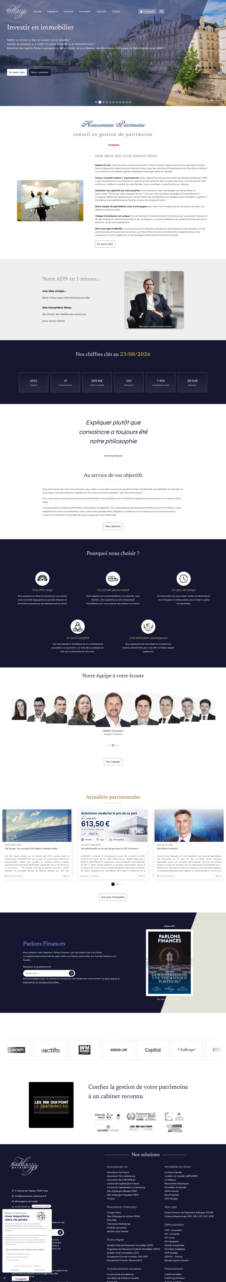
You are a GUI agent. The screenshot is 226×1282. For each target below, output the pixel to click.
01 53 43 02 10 (22, 1206)
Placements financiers (122, 1207)
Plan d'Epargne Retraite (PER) (122, 1191)
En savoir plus (17, 72)
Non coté (171, 1207)
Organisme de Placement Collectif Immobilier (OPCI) (133, 1249)
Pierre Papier (115, 1239)
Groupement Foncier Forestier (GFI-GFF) (127, 1256)
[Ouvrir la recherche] (162, 11)
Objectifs (101, 11)
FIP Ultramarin (172, 1241)
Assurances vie (117, 1166)
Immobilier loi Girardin (175, 1187)
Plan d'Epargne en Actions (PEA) (123, 1216)
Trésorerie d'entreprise (119, 1224)
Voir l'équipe (113, 761)
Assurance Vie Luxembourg (121, 1176)
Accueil (37, 11)
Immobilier (85, 11)
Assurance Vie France (118, 1172)
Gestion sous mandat (117, 1231)
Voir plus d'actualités (113, 897)
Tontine (111, 1198)
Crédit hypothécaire (175, 1278)
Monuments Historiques (177, 1183)
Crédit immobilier (173, 1274)
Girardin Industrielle (174, 1245)
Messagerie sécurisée (26, 1201)
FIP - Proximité (172, 1234)
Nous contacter (39, 72)
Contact (116, 11)
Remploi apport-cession (177, 1260)
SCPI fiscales (171, 1198)
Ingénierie (52, 11)
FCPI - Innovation (173, 1230)
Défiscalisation (174, 1224)
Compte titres (114, 1212)
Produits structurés (117, 1227)
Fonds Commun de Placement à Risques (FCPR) (189, 1212)
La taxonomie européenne (120, 1274)
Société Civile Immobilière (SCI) (123, 1253)
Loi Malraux (170, 1180)
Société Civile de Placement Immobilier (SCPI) (130, 1245)
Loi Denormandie (173, 1172)
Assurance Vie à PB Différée (121, 1180)
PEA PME (111, 1220)
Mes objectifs (113, 526)
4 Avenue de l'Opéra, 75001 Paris (31, 1191)
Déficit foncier (172, 1191)
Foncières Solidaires (175, 1249)
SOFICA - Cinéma (173, 1256)
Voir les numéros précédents (169, 999)
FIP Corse (170, 1238)
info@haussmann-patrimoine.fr (31, 1196)
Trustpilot (113, 144)
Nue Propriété (172, 1195)
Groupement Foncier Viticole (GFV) (124, 1260)
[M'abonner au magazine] (71, 973)
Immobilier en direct (178, 1166)
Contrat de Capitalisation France (123, 1183)
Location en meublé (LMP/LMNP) (181, 1176)
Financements (174, 1268)
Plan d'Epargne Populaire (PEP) (123, 1195)
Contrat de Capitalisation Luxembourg (126, 1187)
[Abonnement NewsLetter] (60, 1232)
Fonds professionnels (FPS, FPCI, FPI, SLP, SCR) (189, 1216)
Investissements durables (124, 1268)
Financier (68, 11)
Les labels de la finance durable (123, 1278)
